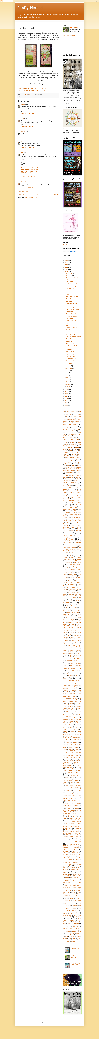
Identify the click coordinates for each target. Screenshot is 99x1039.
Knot (80, 655)
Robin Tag (68, 294)
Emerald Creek (75, 567)
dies (64, 542)
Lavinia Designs (76, 666)
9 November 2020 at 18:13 (27, 147)
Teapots (67, 877)
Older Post (56, 194)
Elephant (75, 560)
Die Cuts (69, 539)
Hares (73, 615)
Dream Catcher (75, 552)
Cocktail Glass (66, 509)
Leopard (65, 672)
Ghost (69, 599)
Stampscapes (76, 847)
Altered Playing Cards (73, 424)
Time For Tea (66, 892)
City (64, 504)
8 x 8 (77, 411)
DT (70, 556)
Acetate (79, 413)
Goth (78, 609)
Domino (74, 547)
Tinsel (78, 892)
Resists (71, 785)
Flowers (78, 582)
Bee (75, 449)
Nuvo (72, 719)
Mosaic (78, 706)
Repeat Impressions (76, 783)
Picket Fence (78, 752)
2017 (66, 393)
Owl (71, 727)
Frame (79, 586)
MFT (80, 696)
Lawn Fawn (66, 668)
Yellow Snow (69, 332)
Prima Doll (72, 770)
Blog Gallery (24, 21)
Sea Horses (73, 806)
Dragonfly (65, 552)
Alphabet (77, 421)
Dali (67, 532)
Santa (79, 800)
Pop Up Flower (70, 281)
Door (64, 550)
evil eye (77, 571)
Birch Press (67, 452)
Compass (74, 512)
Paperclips (76, 739)
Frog (66, 590)
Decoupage (66, 537)
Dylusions (65, 557)
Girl (80, 602)
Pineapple (79, 754)
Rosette (70, 797)
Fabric (72, 572)
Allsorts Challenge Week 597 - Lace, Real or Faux (32, 90)
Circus (78, 502)
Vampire (71, 912)
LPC (64, 680)
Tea (64, 875)
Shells (73, 815)
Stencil (75, 851)
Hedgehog (74, 620)
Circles (71, 502)
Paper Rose (77, 736)
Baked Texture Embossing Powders (71, 441)
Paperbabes (66, 739)
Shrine (74, 816)
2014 (66, 400)
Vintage (77, 913)
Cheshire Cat (75, 495)
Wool (66, 936)
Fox (75, 586)
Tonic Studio (76, 895)
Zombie (73, 941)
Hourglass (70, 634)
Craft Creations (77, 520)
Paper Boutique (76, 732)
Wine (64, 930)
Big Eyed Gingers (70, 354)
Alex (22, 152)
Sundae (70, 859)
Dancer (71, 532)
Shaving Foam (66, 813)
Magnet (64, 682)
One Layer (71, 724)
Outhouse (65, 727)
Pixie (66, 759)
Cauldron (69, 487)
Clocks (67, 506)
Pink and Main (69, 755)
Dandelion (77, 532)
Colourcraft (66, 512)
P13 (74, 729)
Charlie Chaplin (72, 494)
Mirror (77, 700)
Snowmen (68, 830)
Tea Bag (70, 875)
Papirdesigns (75, 742)
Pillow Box (71, 754)
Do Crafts (70, 545)
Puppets (67, 777)
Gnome (67, 607)
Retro (64, 787)
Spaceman (65, 831)
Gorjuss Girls (72, 609)
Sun (64, 859)
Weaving (70, 923)
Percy (67, 752)
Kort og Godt (77, 658)
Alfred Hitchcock (72, 419)
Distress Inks (78, 542)
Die (80, 537)
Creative (73, 525)
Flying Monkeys (70, 584)
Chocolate (73, 499)
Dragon (77, 550)
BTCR (77, 468)
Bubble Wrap (66, 470)
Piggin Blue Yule (70, 334)
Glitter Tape (78, 605)
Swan (78, 861)
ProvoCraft (69, 774)
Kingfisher (65, 655)
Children (72, 497)
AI (74, 414)
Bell (71, 450)
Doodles (78, 549)
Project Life (69, 772)
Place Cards (74, 759)
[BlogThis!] (37, 94)
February (68, 384)
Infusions (79, 640)
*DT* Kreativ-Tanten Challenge (29, 171)
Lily (79, 673)
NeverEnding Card (71, 714)
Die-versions (72, 540)
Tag (67, 325)
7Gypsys (72, 411)
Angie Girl (72, 431)
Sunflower (76, 859)
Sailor (68, 800)
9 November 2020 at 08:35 (27, 113)
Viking (72, 913)
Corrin (64, 515)
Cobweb (77, 507)
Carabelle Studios (67, 480)
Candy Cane (78, 477)
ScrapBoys (76, 805)
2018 (66, 391)
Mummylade (24, 181)
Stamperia (65, 841)
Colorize (76, 510)
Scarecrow (65, 803)
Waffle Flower (77, 917)
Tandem (73, 867)
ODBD (77, 721)
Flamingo (77, 580)
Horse (76, 629)
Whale (77, 925)
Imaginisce (70, 638)
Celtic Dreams (72, 490)
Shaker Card (71, 810)
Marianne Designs (73, 687)
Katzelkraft (72, 651)
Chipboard (66, 499)
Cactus (73, 473)
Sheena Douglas (77, 813)
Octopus (71, 721)
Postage (79, 767)
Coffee (74, 509)
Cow (64, 519)
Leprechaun (71, 672)
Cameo (78, 475)
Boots (64, 462)
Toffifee (73, 893)
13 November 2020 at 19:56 (28, 187)
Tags (67, 323)
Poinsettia (68, 339)
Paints (65, 731)
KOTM (76, 660)
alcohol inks (71, 418)
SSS (64, 838)
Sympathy (79, 864)
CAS (76, 484)
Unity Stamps (71, 910)
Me (72, 691)
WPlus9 (78, 936)
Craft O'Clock (69, 522)
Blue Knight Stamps (74, 457)
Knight (75, 655)
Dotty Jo (23, 131)
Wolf (73, 933)
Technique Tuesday (75, 877)
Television (77, 879)
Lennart (78, 670)
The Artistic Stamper (70, 884)
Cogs (80, 509)
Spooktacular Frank (71, 360)
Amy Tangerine (75, 427)
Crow (73, 527)
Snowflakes (67, 828)
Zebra (69, 939)
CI (65, 502)
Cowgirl (78, 519)
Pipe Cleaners (73, 757)
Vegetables (77, 912)
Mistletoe (71, 701)
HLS (78, 624)
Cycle (64, 530)
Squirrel (77, 836)
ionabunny (75, 27)
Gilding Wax (77, 600)
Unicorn (67, 908)
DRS (64, 555)
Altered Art (72, 422)
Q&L (78, 777)
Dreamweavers (66, 554)
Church (79, 500)
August (68, 370)
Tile (74, 890)
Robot (80, 790)
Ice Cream (77, 637)
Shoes (69, 816)
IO (79, 642)
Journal (69, 647)
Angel (77, 429)
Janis (64, 645)
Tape (78, 869)
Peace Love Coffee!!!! (71, 345)
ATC (64, 437)
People (79, 750)
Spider (67, 834)
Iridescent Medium (67, 643)
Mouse (64, 709)
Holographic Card (72, 627)
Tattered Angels (66, 871)
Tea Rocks (69, 341)
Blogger (56, 1022)
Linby (22, 118)
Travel (66, 898)
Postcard (68, 768)
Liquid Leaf (70, 675)
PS (74, 774)
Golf (66, 609)
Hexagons (70, 622)
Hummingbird (76, 635)
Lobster (66, 677)
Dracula (70, 550)
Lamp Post (65, 665)
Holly (64, 627)
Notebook (70, 718)
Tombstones (68, 895)
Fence (66, 577)
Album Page (73, 416)
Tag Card (65, 867)
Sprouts (65, 836)
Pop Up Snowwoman (71, 356)
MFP (74, 696)
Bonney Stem (77, 459)
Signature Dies (77, 818)
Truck (76, 902)
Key (78, 651)
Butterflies (70, 472)
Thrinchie (74, 887)
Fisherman (70, 580)
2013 (66, 403)
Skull (67, 823)
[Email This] (36, 94)
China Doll (78, 497)
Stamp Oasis (77, 838)
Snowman (78, 828)
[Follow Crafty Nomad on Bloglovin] (69, 251)
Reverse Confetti (74, 787)
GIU (73, 604)
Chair (64, 492)
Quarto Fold (77, 779)
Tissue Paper (66, 893)
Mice (70, 698)
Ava (76, 437)
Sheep (67, 815)
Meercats (65, 693)
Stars (74, 849)
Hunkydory (24, 96)
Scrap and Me (67, 805)
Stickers (65, 852)
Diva (77, 544)
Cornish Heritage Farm (74, 514)
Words (72, 936)
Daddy (72, 530)
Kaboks (71, 650)
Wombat (78, 933)
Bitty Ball (74, 454)
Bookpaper (72, 460)
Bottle (73, 462)
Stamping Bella (74, 844)
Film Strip (77, 577)
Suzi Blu (72, 861)
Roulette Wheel (76, 797)
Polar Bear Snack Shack (72, 309)
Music (74, 711)
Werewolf (70, 925)
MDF (67, 691)
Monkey (70, 704)
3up (67, 411)
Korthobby (69, 660)
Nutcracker (65, 719)
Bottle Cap (79, 462)
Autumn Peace (70, 351)
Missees (65, 701)
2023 (66, 264)
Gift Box (79, 599)
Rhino (73, 788)
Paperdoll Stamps (67, 741)
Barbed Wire (73, 444)
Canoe (66, 478)
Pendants (71, 749)
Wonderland (65, 934)
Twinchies (73, 903)
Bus (64, 472)
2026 (66, 258)
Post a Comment (23, 191)
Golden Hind (69, 311)
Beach (77, 447)
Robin (75, 790)
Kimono (77, 653)
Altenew (65, 422)
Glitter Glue (70, 605)
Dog (76, 546)
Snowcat (65, 826)
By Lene (68, 473)
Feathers (74, 576)
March (68, 381)
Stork (79, 854)
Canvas (72, 478)
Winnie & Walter (76, 931)
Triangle (79, 898)
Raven (77, 782)
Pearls (77, 747)
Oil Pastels (70, 722)
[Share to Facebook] (40, 94)
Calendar (65, 475)
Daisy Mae (78, 530)
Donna (66, 549)
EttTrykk (78, 569)
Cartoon (70, 484)
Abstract (74, 413)
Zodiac (80, 939)
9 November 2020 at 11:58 (27, 126)
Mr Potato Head (72, 709)
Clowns (70, 507)
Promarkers (77, 772)
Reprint (66, 785)
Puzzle (72, 777)
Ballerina (65, 442)
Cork (66, 514)
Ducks (77, 555)
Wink (80, 930)
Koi (71, 656)
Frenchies (71, 589)
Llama (76, 675)
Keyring (71, 653)
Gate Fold (77, 594)
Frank (66, 587)
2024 (66, 262)
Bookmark (65, 460)
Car (78, 478)
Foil (64, 586)
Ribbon (79, 788)
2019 (66, 389)
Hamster (77, 614)
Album (67, 416)
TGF (74, 880)
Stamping (77, 842)
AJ (63, 416)
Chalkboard (70, 492)
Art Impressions (72, 434)
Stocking (73, 854)
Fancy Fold (72, 574)
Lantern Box (73, 665)
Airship (78, 414)
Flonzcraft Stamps (67, 582)
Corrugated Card (74, 515)
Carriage (65, 484)
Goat (80, 607)
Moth (64, 708)
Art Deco (76, 432)
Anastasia (65, 429)
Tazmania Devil (76, 874)
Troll (72, 902)
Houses (68, 635)
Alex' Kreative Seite (26, 172)
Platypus (78, 760)
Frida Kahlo (78, 589)
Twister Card (68, 905)
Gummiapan (75, 612)
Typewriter (75, 905)
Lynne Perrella (70, 680)
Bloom (66, 457)
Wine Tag (70, 930)
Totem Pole (65, 897)
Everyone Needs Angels (72, 314)
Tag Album (78, 866)
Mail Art (75, 682)
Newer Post (21, 194)
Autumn (71, 437)
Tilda (70, 890)
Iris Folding (76, 643)
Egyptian (79, 559)
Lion (64, 675)
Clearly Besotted (77, 504)
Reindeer (65, 783)
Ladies (72, 663)
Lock (71, 677)
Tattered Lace (76, 871)
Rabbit (76, 780)
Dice (77, 537)
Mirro (72, 700)
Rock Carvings (68, 792)
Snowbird (78, 824)
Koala (66, 656)
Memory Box (73, 693)
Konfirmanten (78, 656)
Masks (75, 688)
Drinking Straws (76, 554)
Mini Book (75, 698)
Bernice (75, 450)
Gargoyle (71, 594)
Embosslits (65, 567)
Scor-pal (78, 803)
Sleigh (72, 823)
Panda (72, 731)
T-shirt (66, 866)
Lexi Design (78, 672)
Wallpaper (68, 918)
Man (70, 685)
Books (78, 460)
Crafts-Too (75, 523)
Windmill (71, 928)
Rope (79, 795)
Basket (69, 445)
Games (64, 594)
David (78, 533)
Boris (69, 462)
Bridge (64, 467)
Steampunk (66, 851)
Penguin (77, 749)
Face (78, 572)
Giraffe (74, 602)
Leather (73, 668)
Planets (71, 760)
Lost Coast (67, 678)
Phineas (72, 752)
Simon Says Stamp (76, 820)
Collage (68, 510)
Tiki (66, 890)
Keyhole (65, 653)
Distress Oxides (69, 544)
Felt (80, 576)
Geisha (74, 595)
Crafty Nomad (30, 7)
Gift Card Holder (69, 600)
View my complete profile (69, 35)
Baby (77, 439)
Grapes (64, 610)
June (67, 375)
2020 (66, 271)
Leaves (79, 668)
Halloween (66, 614)
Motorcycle (70, 708)
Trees (72, 898)
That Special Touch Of (68, 882)
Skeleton (79, 821)
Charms (79, 494)
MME (66, 703)
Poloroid (65, 765)
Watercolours (72, 920)
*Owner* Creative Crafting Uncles (30, 167)
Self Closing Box (69, 808)
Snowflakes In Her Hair (72, 296)
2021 (66, 269)
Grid (69, 610)
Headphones (73, 617)
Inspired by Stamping (70, 642)
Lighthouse (74, 673)
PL (69, 759)
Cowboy (71, 519)
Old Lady (77, 722)
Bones (69, 459)
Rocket (67, 793)
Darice (73, 533)
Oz (69, 729)
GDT (64, 595)
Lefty (68, 670)
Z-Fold (64, 939)
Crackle (70, 520)
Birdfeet (73, 452)
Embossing (77, 562)
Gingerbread (66, 602)
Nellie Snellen (76, 713)
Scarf (72, 803)
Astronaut (77, 435)
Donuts (71, 549)
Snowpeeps (77, 830)
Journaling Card (77, 647)
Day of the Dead (68, 535)
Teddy (64, 879)
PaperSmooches (77, 741)
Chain (78, 490)
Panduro (79, 731)
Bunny (72, 470)
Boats (64, 459)
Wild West (65, 928)
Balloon (72, 442)
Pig (66, 754)
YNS (74, 938)
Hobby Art (66, 625)
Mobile (71, 703)
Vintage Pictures (67, 915)
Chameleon (77, 492)
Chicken (65, 497)
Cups (72, 528)
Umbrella (71, 907)
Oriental (78, 724)
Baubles (69, 447)
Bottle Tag (68, 464)
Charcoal (65, 494)
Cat (69, 485)
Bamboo (79, 442)
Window (77, 928)
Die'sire (78, 540)
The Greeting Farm (74, 885)
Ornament (65, 726)
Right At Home (69, 790)
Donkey (79, 547)
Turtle (66, 903)
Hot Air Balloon (74, 630)
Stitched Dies (75, 852)
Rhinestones (66, 788)
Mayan (79, 690)
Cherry (67, 495)
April (67, 379)
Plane (66, 760)
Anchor (71, 429)
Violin (75, 915)
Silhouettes (67, 820)
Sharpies (77, 811)
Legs (73, 670)
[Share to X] (38, 94)
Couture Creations (75, 517)
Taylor (72, 872)
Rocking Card (75, 793)
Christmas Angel (70, 307)
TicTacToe (74, 888)
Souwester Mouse (75, 948)
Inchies (73, 640)
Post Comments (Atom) (31, 197)
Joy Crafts (65, 650)
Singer (73, 821)
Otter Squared (69, 318)
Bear (70, 449)
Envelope (65, 569)
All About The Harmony (72, 316)
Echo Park (67, 559)
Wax (74, 921)
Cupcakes (65, 528)
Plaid (80, 759)
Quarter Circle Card (67, 779)
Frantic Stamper (75, 587)
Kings (71, 655)
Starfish (65, 849)
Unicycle (74, 908)
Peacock (70, 747)
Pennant (65, 750)
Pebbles (65, 749)
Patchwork (65, 745)
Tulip (80, 902)
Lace (28, 96)
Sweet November (72, 862)
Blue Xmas (69, 301)
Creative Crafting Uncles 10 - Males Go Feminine (32, 89)
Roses (64, 797)
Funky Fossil (72, 590)
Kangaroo (65, 651)
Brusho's (79, 467)
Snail (66, 824)
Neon (64, 714)
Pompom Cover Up (71, 286)
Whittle (78, 926)
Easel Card (72, 557)
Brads (73, 465)
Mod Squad (77, 703)
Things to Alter (66, 887)
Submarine (70, 857)
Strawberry (65, 856)
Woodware (78, 934)
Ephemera (71, 569)
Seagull (79, 806)
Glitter (79, 604)
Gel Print (67, 597)
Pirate (80, 757)
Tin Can (74, 892)
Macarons (78, 680)
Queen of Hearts (67, 780)
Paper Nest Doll (77, 734)
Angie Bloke (65, 431)
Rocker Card (77, 792)
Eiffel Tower (67, 560)
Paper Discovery (67, 734)
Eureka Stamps (67, 571)
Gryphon (74, 610)
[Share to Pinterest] (41, 94)
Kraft (80, 660)
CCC (72, 489)
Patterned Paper (73, 745)
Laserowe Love (68, 666)
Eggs (73, 559)
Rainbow (65, 782)
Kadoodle (77, 650)
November (69, 275)
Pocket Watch (66, 763)
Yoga (78, 938)
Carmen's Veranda (69, 482)
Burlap (78, 470)
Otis (75, 726)
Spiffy (73, 834)
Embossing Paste (73, 566)
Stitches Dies (66, 854)
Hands (69, 615)
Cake (78, 473)
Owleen (77, 727)
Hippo (72, 624)
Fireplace (71, 579)
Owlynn (64, 729)
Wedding (76, 923)
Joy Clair (77, 648)
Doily (64, 547)
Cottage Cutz (66, 517)
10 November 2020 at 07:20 (28, 176)
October (68, 366)
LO (80, 675)
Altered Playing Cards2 (69, 426)
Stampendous (75, 839)
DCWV (77, 535)
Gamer (78, 592)
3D (64, 411)
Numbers (76, 718)
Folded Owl (69, 363)
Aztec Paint (70, 439)
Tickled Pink (67, 888)
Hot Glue (72, 632)
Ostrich (70, 726)
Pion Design (65, 757)
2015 (66, 398)
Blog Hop (79, 455)
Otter (78, 726)
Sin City (68, 821)
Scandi (77, 802)
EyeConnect (66, 572)
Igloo (64, 638)
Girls (67, 604)
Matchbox (73, 690)
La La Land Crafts (77, 662)
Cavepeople (75, 487)
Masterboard (66, 690)
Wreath (65, 938)
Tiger (80, 888)
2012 (66, 405)
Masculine (65, 688)
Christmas (70, 500)
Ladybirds (78, 663)
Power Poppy (75, 768)
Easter (79, 557)
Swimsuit (69, 864)
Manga (75, 685)
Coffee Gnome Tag (71, 320)
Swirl (74, 864)
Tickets (79, 887)
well (64, 925)
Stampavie (65, 839)
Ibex (72, 637)
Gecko (69, 595)
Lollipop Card (77, 677)
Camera (65, 477)
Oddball (64, 722)
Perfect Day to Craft (71, 299)
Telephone (71, 879)
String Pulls (73, 856)
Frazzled (65, 589)
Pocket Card (76, 762)
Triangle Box (67, 900)
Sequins (77, 808)
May (67, 377)
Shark (71, 811)
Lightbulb (67, 673)
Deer (72, 537)
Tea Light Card (77, 875)
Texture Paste (66, 880)
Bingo (80, 450)
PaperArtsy (76, 737)
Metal (77, 695)
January (68, 386)
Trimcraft (74, 900)
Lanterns (79, 665)
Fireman (65, 579)
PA (78, 729)
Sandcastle (74, 800)
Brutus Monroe (69, 468)
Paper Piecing (68, 736)
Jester (68, 645)
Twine (79, 903)
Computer (79, 512)
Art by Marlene (68, 432)
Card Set (76, 480)
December (69, 273)
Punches (79, 775)
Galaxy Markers (71, 592)
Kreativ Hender (68, 662)
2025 (66, 260)
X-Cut (70, 938)
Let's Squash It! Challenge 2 (73, 336)
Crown (78, 527)
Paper (67, 732)
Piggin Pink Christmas (72, 292)
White (74, 926)
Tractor (76, 897)
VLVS (69, 917)
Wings (75, 930)
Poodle (71, 765)
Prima (64, 770)
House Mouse (78, 634)
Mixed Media (78, 701)
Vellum (65, 913)
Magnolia (70, 682)
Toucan (71, 897)
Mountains (77, 708)
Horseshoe (65, 630)
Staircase (70, 838)
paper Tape (66, 737)
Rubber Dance (68, 798)
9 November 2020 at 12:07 (27, 136)
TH (79, 880)
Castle (64, 485)
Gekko (80, 595)
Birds (66, 454)
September (69, 368)
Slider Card (78, 823)
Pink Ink (78, 755)
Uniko (80, 908)
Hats (66, 617)
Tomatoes (79, 893)
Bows (75, 464)
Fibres (71, 577)
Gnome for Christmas (71, 327)
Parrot (71, 744)
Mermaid (70, 695)
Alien (72, 421)
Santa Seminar (69, 802)
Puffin (66, 775)
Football (70, 586)
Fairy (64, 574)
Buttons (79, 472)
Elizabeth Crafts (69, 562)
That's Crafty (78, 882)
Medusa (77, 691)
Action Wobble (69, 414)
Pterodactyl (79, 774)
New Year (79, 714)
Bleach (73, 455)
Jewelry (74, 645)
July (67, 372)
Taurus (64, 872)
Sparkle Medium (67, 833)
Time (78, 890)
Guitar (68, 612)
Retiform (78, 785)
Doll (69, 547)
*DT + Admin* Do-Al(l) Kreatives (29, 169)
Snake (71, 824)
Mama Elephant (74, 683)
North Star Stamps (70, 716)
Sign (71, 818)
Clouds (74, 506)
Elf (80, 560)
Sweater (65, 862)
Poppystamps (67, 767)
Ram (72, 782)
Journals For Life (69, 648)
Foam (78, 584)
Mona (64, 704)
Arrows (79, 431)
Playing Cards (66, 762)
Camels (72, 475)
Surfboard (65, 861)
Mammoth (65, 685)
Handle (64, 615)
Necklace (69, 713)
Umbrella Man (78, 907)
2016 (66, 396)
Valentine (65, 912)
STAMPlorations (68, 846)
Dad (69, 530)
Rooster (73, 795)
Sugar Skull (77, 857)
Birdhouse (79, 452)
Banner (66, 444)
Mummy (79, 709)
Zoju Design (67, 941)
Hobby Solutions (76, 625)
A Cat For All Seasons (71, 358)
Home (17, 21)
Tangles (73, 869)
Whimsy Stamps (67, 926)
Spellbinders (78, 833)
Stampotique (66, 847)
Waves (68, 921)
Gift (74, 599)
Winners (68, 931)
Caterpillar (77, 485)
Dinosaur (70, 542)
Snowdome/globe (75, 826)
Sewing (64, 810)
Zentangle (74, 939)
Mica (67, 698)
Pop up (77, 765)
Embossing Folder (74, 564)
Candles (71, 477)
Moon (64, 706)
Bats (74, 445)
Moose (71, 706)
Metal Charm (66, 696)
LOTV (77, 678)
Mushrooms (67, 711)
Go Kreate (74, 607)
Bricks (78, 465)
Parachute (65, 744)
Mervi (22, 141)
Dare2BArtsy (66, 533)
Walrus (74, 918)
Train (80, 897)
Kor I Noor (68, 658)
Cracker (65, 520)
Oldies (64, 724)
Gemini (74, 597)
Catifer (64, 487)
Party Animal (77, 744)
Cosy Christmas (70, 329)
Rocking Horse (66, 795)
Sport (78, 834)
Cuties (78, 528)
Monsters (78, 704)
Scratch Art (65, 806)
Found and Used (70, 343)
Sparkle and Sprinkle (74, 831)
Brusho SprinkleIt (71, 467)
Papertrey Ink (68, 742)
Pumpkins (72, 775)
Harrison (79, 615)
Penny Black (72, 750)
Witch (67, 933)
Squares (71, 836)
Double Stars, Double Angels (73, 283)
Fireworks (77, 579)
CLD (68, 504)
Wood (71, 934)
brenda (23, 104)
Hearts (72, 619)
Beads (64, 449)
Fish (64, 580)
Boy (68, 465)
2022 (66, 267)
